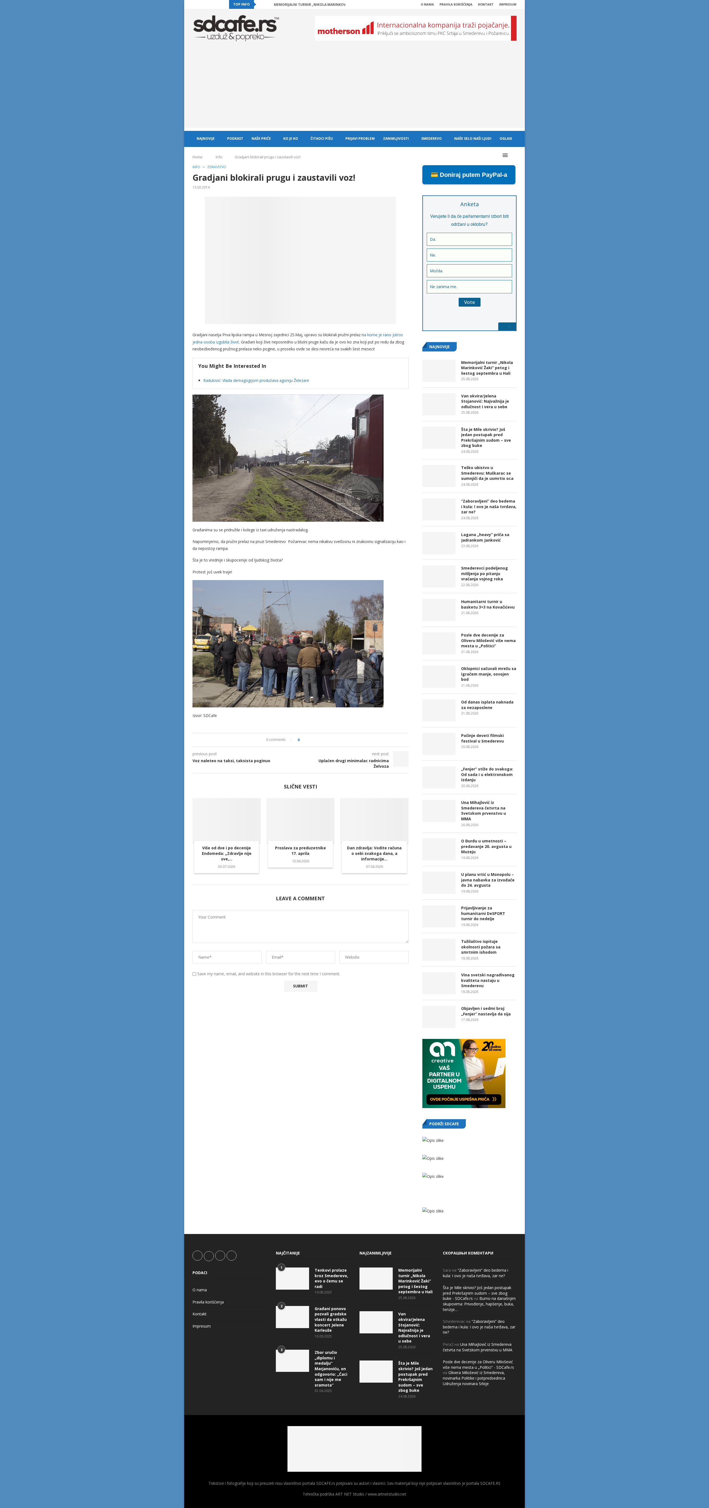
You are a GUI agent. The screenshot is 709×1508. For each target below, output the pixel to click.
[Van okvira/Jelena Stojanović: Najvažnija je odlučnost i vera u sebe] (439, 404)
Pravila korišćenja (456, 4)
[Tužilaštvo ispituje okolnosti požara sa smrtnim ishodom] (439, 950)
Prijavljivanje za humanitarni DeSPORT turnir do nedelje (483, 913)
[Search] (514, 155)
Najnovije (206, 138)
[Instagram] (206, 4)
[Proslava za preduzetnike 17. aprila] (300, 821)
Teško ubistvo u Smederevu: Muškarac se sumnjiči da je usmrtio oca (487, 473)
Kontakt (486, 4)
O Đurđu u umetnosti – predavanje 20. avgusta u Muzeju (486, 846)
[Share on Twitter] (313, 740)
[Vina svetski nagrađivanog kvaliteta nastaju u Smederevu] (439, 983)
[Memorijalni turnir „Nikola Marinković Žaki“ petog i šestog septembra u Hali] (439, 371)
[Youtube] (213, 4)
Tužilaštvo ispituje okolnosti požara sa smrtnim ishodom (480, 947)
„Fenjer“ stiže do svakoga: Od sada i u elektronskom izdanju (487, 774)
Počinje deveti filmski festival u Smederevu (482, 738)
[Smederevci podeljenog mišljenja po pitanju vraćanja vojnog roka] (439, 576)
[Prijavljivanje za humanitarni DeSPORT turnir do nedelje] (439, 916)
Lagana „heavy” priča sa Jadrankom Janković (485, 537)
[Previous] (261, 4)
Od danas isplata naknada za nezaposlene (487, 704)
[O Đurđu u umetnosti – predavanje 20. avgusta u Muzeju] (439, 849)
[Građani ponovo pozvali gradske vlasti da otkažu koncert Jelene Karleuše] (292, 1317)
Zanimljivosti (396, 138)
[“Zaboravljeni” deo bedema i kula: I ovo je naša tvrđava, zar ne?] (439, 509)
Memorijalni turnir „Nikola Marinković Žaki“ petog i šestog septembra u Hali (487, 368)
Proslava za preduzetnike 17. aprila (300, 850)
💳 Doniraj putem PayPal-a (469, 174)
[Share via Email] (334, 740)
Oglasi (506, 138)
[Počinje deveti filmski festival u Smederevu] (439, 744)
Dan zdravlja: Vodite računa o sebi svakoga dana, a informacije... (374, 853)
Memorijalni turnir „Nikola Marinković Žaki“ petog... (324, 4)
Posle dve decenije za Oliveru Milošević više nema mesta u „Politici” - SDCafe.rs (478, 1364)
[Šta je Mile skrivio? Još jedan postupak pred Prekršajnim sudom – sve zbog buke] (439, 438)
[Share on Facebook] (308, 740)
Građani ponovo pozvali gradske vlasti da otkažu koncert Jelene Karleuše (331, 1319)
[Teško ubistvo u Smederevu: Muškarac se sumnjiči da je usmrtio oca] (439, 476)
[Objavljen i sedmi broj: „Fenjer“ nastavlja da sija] (439, 1017)
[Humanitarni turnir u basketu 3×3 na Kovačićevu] (439, 610)
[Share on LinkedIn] (319, 740)
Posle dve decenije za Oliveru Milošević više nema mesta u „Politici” (488, 640)
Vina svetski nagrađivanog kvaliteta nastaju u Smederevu (488, 980)
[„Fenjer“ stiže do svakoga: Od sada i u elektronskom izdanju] (439, 777)
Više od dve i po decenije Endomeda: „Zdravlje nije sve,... (226, 853)
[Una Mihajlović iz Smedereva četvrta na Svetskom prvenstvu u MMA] (439, 811)
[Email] (219, 4)
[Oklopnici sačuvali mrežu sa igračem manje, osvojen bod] (439, 677)
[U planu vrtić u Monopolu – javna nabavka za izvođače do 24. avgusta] (439, 883)
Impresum (508, 4)
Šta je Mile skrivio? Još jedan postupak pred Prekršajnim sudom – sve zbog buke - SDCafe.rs (477, 1293)
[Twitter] (200, 4)
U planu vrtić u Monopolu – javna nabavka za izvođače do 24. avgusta (488, 880)
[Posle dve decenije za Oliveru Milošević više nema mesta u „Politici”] (439, 643)
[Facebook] (193, 4)
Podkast (235, 138)
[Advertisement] (354, 89)
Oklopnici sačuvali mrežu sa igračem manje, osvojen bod (488, 674)
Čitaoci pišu (321, 138)
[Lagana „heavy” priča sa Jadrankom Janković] (439, 543)
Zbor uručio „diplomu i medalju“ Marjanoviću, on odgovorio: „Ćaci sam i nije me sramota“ (331, 1369)
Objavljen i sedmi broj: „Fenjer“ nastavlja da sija (486, 1011)
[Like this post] (302, 740)
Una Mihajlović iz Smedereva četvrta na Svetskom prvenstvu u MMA (483, 810)
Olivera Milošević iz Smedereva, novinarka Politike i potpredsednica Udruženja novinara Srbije (474, 1378)
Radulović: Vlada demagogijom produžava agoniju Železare (256, 380)
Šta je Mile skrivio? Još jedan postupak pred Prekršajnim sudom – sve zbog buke (486, 437)
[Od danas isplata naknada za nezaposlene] (439, 710)
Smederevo (431, 138)
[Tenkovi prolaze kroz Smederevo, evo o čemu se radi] (292, 1279)
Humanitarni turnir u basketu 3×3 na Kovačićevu (488, 604)
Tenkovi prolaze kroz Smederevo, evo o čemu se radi (331, 1278)
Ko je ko (290, 138)
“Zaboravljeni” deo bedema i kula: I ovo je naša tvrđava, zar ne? (489, 506)
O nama (427, 4)
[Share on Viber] (329, 740)
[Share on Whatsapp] (324, 740)
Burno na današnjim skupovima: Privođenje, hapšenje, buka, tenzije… (479, 1304)
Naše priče (261, 138)
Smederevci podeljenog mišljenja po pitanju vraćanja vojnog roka (484, 573)
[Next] (269, 4)
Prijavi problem (360, 138)
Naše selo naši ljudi (472, 138)
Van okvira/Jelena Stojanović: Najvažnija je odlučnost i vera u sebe (485, 401)
